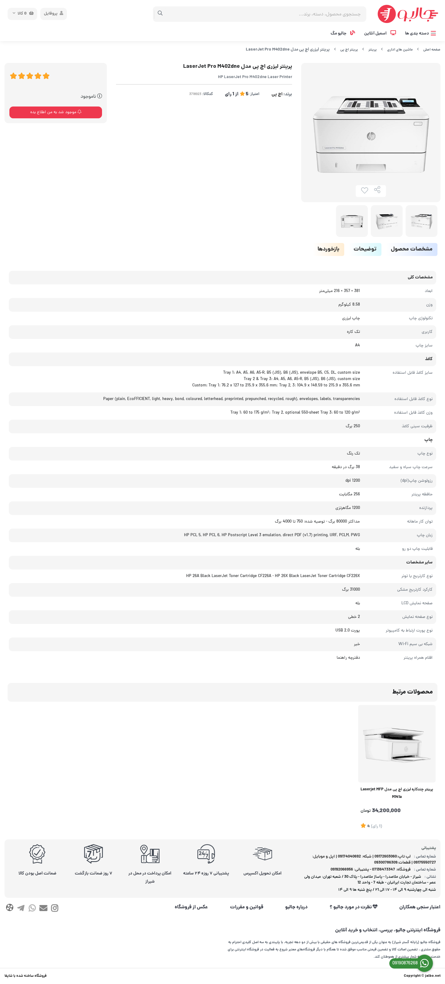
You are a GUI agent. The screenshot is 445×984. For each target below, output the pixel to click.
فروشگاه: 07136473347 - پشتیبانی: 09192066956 (370, 870)
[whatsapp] (32, 909)
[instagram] (55, 909)
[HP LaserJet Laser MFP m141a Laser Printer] (397, 743)
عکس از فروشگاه (191, 907)
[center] (160, 14)
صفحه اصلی (431, 50)
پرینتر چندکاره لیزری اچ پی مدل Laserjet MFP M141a (397, 793)
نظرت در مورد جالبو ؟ (351, 907)
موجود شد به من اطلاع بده (53, 112)
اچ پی (277, 94)
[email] (43, 909)
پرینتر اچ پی (349, 50)
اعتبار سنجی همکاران (419, 907)
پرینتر (372, 50)
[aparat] (10, 909)
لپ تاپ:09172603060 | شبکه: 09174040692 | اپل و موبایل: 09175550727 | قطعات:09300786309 (374, 860)
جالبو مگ (339, 33)
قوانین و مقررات (246, 907)
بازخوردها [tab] (328, 249)
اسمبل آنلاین (375, 33)
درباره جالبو (296, 907)
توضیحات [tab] (365, 249)
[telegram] (21, 909)
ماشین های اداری (400, 50)
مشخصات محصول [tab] (412, 249)
